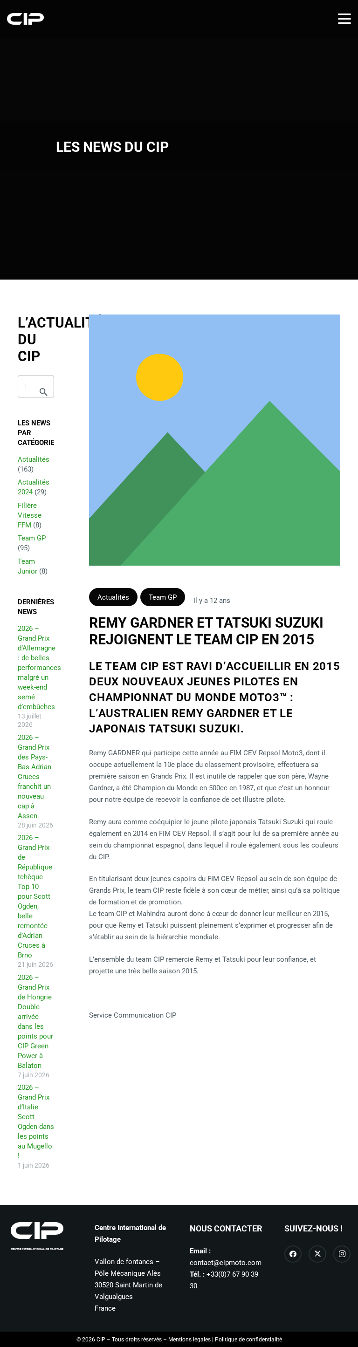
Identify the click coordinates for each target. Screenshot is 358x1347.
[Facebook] (293, 1254)
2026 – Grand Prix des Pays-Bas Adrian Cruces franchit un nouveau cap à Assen (34, 776)
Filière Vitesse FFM (29, 515)
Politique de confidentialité (248, 1339)
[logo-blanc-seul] (25, 19)
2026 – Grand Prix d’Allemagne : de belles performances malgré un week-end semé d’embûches (39, 667)
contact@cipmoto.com (226, 1262)
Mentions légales (189, 1339)
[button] (344, 18)
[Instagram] (342, 1254)
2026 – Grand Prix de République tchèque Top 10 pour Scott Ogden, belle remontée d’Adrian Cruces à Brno (35, 896)
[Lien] (214, 440)
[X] (317, 1254)
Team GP (32, 538)
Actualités (33, 459)
